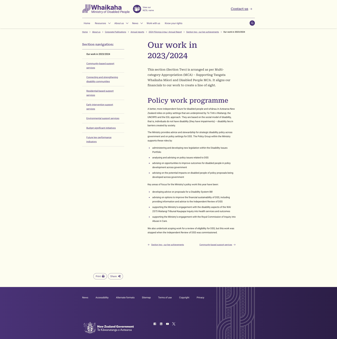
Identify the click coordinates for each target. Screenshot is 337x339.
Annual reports (137, 32)
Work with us (153, 23)
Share (113, 276)
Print (98, 276)
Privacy (200, 297)
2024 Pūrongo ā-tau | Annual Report (165, 32)
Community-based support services (100, 65)
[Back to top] (325, 276)
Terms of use (165, 297)
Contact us (239, 9)
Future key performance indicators (98, 139)
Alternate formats (125, 297)
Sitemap (146, 297)
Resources (100, 23)
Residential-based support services (100, 93)
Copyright (184, 297)
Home (87, 23)
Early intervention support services (99, 106)
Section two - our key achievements (202, 32)
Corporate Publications (115, 32)
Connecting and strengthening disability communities (102, 79)
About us (119, 23)
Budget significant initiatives (101, 128)
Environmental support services (102, 118)
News (135, 23)
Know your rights (173, 23)
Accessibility (102, 297)
